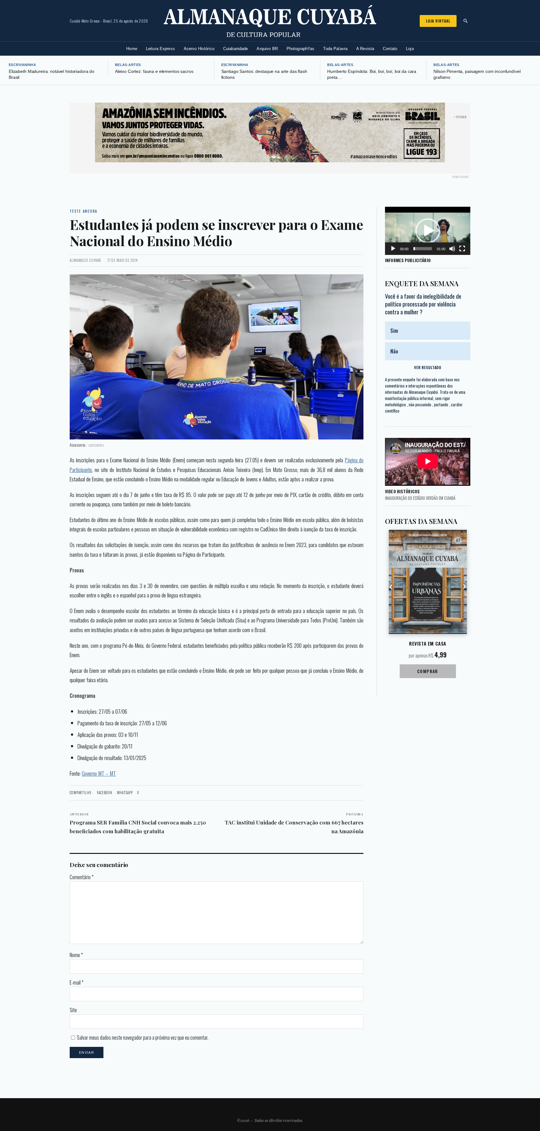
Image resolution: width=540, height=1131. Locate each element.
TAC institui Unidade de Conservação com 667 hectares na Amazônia (294, 823)
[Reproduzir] (393, 249)
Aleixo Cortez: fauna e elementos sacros (154, 71)
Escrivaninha (22, 65)
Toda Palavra (335, 48)
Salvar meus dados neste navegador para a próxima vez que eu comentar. (142, 1037)
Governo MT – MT (99, 773)
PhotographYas (301, 48)
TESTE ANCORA (84, 211)
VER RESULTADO (427, 367)
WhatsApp (125, 792)
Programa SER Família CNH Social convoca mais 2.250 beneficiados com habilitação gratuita (138, 823)
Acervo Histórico (199, 48)
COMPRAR (427, 671)
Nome (76, 955)
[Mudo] (452, 249)
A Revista (365, 48)
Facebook (104, 792)
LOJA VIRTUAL (438, 20)
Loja (410, 48)
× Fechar (460, 116)
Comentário (81, 877)
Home (131, 48)
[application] (427, 231)
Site (73, 1010)
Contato (390, 48)
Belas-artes (128, 65)
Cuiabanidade (235, 48)
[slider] (422, 248)
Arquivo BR (267, 48)
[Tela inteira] (462, 249)
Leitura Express (160, 48)
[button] (427, 230)
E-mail (76, 982)
